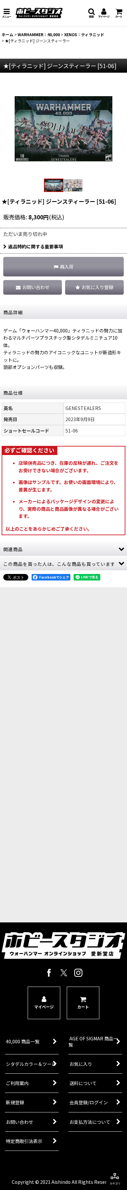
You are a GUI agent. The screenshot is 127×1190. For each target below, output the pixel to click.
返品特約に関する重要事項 (35, 246)
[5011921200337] (63, 128)
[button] (6, 13)
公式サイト (59, 806)
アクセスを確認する (58, 782)
